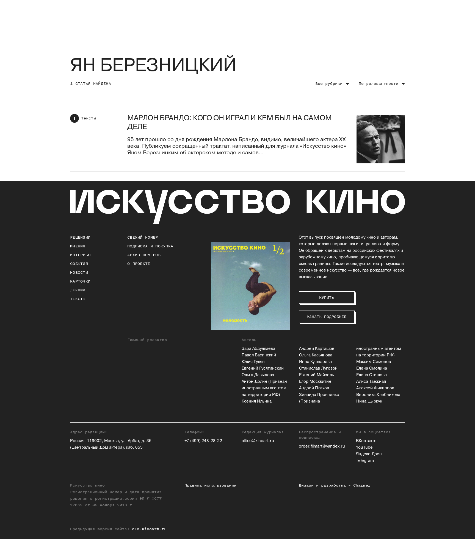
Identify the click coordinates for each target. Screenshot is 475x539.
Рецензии (80, 237)
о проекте (138, 264)
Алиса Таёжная (371, 381)
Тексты (88, 118)
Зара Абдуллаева (258, 348)
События (79, 264)
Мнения (77, 246)
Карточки (80, 281)
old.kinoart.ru (149, 529)
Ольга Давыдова (258, 375)
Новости (79, 272)
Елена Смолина (371, 368)
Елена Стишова (371, 375)
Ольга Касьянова (315, 355)
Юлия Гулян (253, 362)
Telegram (365, 460)
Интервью (80, 255)
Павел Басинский (259, 355)
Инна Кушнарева (315, 362)
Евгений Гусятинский (263, 368)
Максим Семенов (373, 362)
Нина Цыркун (369, 401)
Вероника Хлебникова (378, 395)
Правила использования (210, 485)
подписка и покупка (150, 246)
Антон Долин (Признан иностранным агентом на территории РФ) (264, 388)
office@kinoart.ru (258, 441)
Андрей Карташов (316, 348)
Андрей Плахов (314, 388)
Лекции (77, 290)
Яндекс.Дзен (369, 454)
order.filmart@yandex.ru (322, 446)
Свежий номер (142, 237)
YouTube (364, 447)
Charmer (362, 485)
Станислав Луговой (318, 368)
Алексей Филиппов (375, 388)
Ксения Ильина (257, 401)
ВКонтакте (366, 441)
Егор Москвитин (315, 381)
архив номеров (144, 255)
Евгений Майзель (316, 375)
